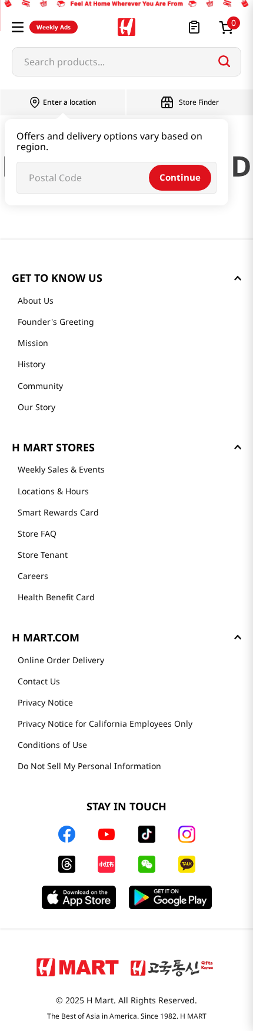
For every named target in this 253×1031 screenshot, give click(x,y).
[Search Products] (224, 61)
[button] (18, 27)
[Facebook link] (66, 834)
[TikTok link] (146, 834)
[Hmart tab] (77, 967)
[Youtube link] (106, 834)
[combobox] (126, 62)
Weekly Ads (53, 27)
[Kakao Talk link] (186, 864)
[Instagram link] (186, 834)
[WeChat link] (146, 864)
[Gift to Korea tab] (171, 967)
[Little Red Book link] (106, 864)
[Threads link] (66, 864)
